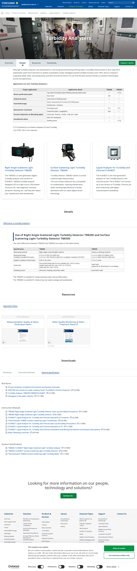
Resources (64, 524)
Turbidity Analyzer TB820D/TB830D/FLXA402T (27, 393)
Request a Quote (127, 63)
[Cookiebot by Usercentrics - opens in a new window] (13, 566)
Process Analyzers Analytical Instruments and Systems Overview (34, 387)
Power (6, 527)
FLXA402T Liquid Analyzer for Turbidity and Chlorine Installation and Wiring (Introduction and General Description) (54, 429)
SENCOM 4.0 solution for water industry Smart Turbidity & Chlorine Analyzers (39, 390)
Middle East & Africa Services (104, 530)
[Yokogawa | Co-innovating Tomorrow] (10, 4)
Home (7, 13)
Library (90, 6)
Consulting (45, 531)
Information (46, 522)
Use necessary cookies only (119, 555)
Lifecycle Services (47, 538)
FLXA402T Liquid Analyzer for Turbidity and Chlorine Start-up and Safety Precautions (42, 423)
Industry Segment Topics (85, 524)
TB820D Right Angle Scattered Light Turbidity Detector (30, 414)
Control (44, 525)
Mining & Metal (9, 536)
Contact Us (129, 6)
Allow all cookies (119, 548)
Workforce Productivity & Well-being (31, 520)
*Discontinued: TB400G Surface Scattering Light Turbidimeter (33, 420)
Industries (48, 6)
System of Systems (86, 531)
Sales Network (103, 526)
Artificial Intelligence (86, 540)
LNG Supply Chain (10, 522)
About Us (77, 3)
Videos (63, 526)
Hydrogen (7, 533)
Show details (111, 567)
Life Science (46, 541)
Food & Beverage (10, 542)
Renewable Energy (10, 530)
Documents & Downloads (65, 520)
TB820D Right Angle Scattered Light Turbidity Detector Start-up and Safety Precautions (43, 411)
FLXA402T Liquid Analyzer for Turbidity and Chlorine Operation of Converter (38, 417)
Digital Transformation (87, 537)
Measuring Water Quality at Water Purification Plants (23, 323)
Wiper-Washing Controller (19, 432)
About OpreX (84, 528)
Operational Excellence (30, 533)
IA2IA (81, 534)
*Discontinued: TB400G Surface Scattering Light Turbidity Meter (34, 454)
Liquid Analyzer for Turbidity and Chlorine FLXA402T (113, 169)
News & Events (67, 3)
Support (117, 6)
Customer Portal (103, 534)
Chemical (7, 525)
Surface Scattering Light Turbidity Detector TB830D (68, 169)
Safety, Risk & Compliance (27, 524)
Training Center (103, 524)
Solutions (60, 6)
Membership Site (94, 3)
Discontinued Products (105, 537)
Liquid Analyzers (54, 13)
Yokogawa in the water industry (21, 396)
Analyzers (43, 13)
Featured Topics (103, 6)
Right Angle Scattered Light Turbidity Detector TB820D (19, 169)
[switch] (61, 566)
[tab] (16, 223)
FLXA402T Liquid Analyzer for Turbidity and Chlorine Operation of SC (35, 426)
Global (103, 3)
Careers (84, 3)
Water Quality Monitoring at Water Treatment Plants (68, 323)
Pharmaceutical (9, 539)
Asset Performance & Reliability (30, 529)
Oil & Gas (7, 519)
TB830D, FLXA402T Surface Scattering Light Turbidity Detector (33, 451)
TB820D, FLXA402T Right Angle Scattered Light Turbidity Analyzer (34, 448)
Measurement (33, 13)
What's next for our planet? (86, 520)
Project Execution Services (47, 534)
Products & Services (76, 6)
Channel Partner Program (103, 541)
